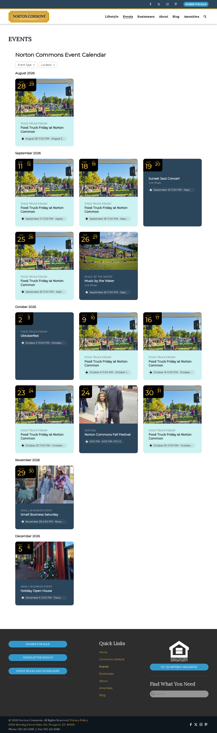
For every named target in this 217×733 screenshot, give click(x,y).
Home (103, 652)
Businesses (106, 673)
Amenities (105, 688)
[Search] (205, 16)
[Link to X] (159, 4)
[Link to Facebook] (150, 4)
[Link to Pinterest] (176, 4)
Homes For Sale (195, 4)
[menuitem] (195, 4)
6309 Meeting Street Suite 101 (41, 724)
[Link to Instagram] (167, 4)
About (103, 681)
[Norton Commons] (28, 16)
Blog (102, 695)
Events (103, 666)
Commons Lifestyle (112, 659)
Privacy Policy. (79, 720)
